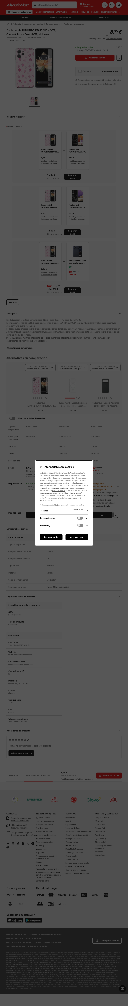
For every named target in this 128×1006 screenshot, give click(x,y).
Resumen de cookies (77, 505)
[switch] (80, 518)
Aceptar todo (77, 537)
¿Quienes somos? (62, 505)
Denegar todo (51, 537)
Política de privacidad (47, 505)
